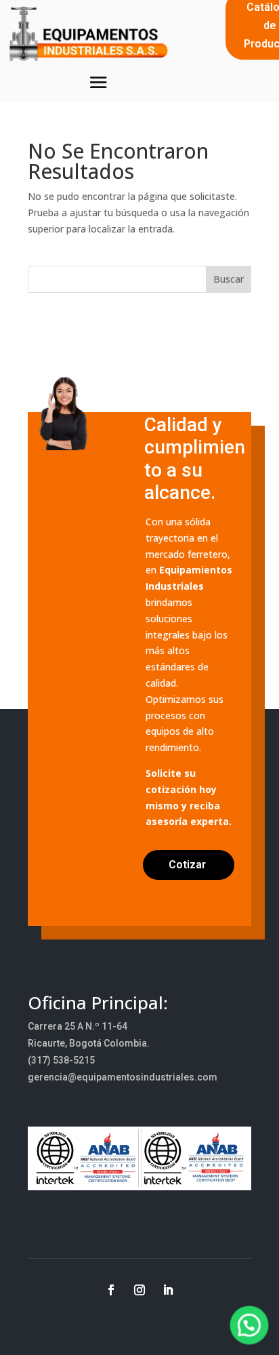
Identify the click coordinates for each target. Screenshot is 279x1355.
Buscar (228, 278)
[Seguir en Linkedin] (168, 1290)
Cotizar (187, 864)
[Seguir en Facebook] (111, 1290)
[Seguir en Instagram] (139, 1290)
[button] (250, 1326)
